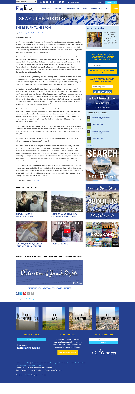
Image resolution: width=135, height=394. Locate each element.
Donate (115, 8)
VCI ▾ (107, 8)
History (21, 33)
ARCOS (27, 375)
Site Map (41, 365)
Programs (35, 363)
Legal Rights (28, 33)
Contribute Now (102, 92)
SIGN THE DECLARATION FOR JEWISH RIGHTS (49, 288)
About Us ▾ (46, 8)
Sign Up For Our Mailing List (102, 71)
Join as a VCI (76, 2)
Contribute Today (67, 352)
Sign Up (100, 2)
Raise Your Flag (98, 124)
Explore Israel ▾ (73, 8)
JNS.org (36, 180)
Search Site (112, 2)
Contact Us (32, 365)
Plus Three (42, 375)
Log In (69, 2)
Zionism (44, 33)
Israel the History (27, 299)
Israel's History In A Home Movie (24, 215)
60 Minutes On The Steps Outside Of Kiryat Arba (64, 215)
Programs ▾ (58, 8)
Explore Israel (46, 363)
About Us (25, 363)
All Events (90, 145)
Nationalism (37, 33)
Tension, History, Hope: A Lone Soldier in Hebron (29, 244)
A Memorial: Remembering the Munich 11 (101, 118)
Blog (54, 363)
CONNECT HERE (102, 103)
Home (18, 299)
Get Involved (63, 363)
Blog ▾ (85, 8)
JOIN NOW (106, 107)
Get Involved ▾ (96, 8)
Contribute (82, 363)
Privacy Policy (21, 365)
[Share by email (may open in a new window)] (28, 293)
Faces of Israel (59, 243)
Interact (73, 363)
